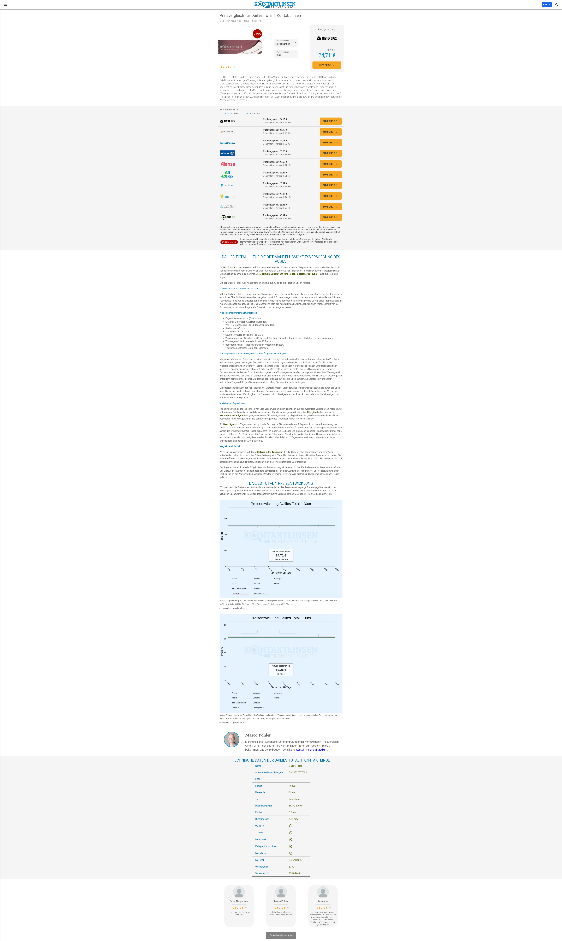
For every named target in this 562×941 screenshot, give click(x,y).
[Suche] (556, 4)
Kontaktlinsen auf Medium (311, 749)
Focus (246, 21)
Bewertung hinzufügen (281, 935)
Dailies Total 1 (257, 21)
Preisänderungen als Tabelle (233, 608)
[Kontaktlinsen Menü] (5, 4)
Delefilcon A (295, 860)
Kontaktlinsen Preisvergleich (230, 21)
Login (546, 5)
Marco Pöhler (258, 735)
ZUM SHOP (325, 65)
